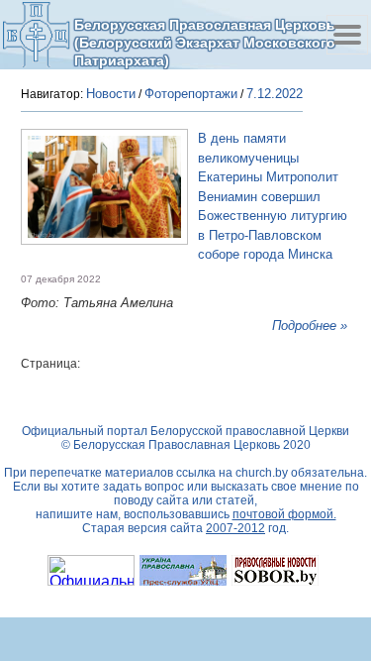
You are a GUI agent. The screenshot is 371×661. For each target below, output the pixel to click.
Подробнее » (309, 325)
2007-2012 (235, 528)
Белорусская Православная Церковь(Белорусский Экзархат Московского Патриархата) (204, 42)
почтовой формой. (284, 514)
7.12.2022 (274, 93)
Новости (111, 93)
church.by (261, 473)
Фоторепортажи (190, 93)
